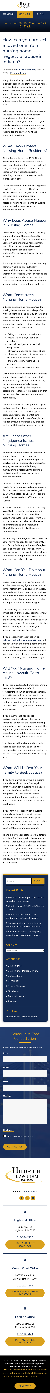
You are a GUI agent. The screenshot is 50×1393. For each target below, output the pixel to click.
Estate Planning (16, 986)
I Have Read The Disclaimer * (20, 1136)
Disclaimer (8, 1130)
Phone (6, 1067)
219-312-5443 (25, 1334)
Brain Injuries (15, 965)
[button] (8, 14)
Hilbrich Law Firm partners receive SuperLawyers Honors (25, 899)
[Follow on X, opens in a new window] (27, 1198)
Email (6, 1081)
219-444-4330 (29, 1191)
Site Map (19, 1363)
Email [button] (27, 14)
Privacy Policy (30, 1363)
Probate (12, 1001)
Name (5, 1053)
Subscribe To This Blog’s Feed (22, 1016)
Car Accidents (15, 975)
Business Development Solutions (28, 1365)
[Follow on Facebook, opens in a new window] (21, 1198)
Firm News (13, 991)
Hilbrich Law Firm (25, 69)
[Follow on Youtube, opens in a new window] (33, 1198)
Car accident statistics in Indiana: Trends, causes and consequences (24, 925)
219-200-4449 (25, 1285)
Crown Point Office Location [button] (25, 1293)
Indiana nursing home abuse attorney (22, 640)
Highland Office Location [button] (25, 1244)
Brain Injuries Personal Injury (23, 970)
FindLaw (37, 1366)
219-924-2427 (25, 1237)
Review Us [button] (25, 1386)
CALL (43, 14)
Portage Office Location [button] (25, 1341)
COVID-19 (13, 981)
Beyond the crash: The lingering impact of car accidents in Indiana (23, 933)
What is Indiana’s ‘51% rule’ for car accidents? (25, 908)
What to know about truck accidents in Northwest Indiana (22, 916)
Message (7, 1096)
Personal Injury (18, 73)
